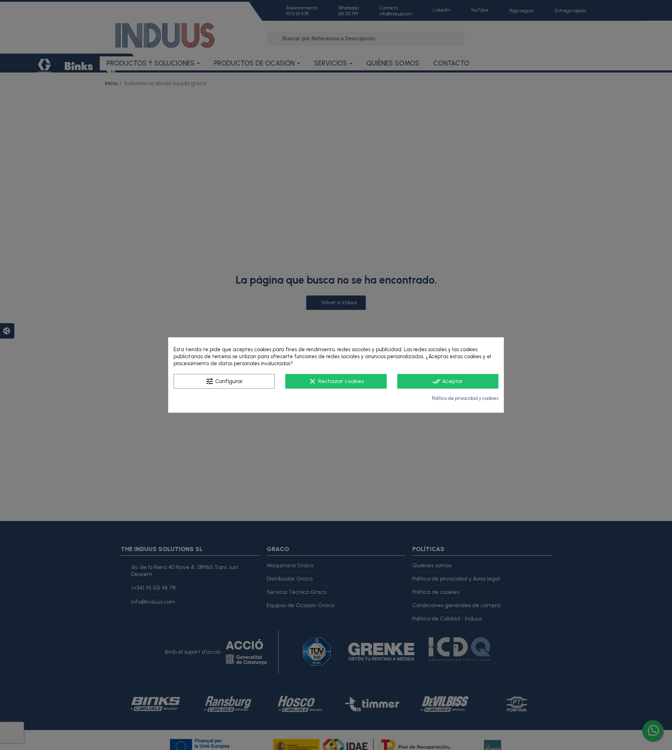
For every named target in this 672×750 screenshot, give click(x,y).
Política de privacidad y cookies (465, 398)
